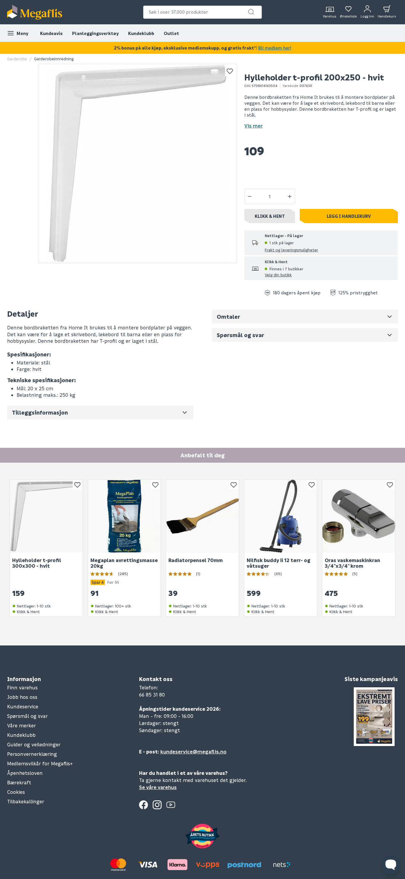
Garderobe (17, 58)
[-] (250, 196)
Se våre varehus (158, 787)
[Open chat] (390, 864)
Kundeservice (22, 706)
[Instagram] (157, 804)
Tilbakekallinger (25, 801)
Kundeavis (51, 33)
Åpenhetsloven (25, 773)
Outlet (171, 33)
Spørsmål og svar (27, 716)
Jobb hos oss (22, 697)
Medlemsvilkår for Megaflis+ (40, 763)
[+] (290, 196)
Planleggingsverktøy (95, 33)
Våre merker (21, 725)
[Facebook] (143, 804)
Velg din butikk (278, 274)
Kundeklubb (141, 33)
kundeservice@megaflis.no (193, 751)
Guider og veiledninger (33, 744)
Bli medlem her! (274, 48)
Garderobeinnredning (54, 58)
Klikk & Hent (270, 216)
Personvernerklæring (32, 754)
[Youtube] (170, 804)
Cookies (16, 792)
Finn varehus (22, 687)
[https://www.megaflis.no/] (34, 12)
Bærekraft (19, 782)
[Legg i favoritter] (230, 71)
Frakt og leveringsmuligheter (291, 249)
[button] (251, 12)
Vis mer (253, 126)
